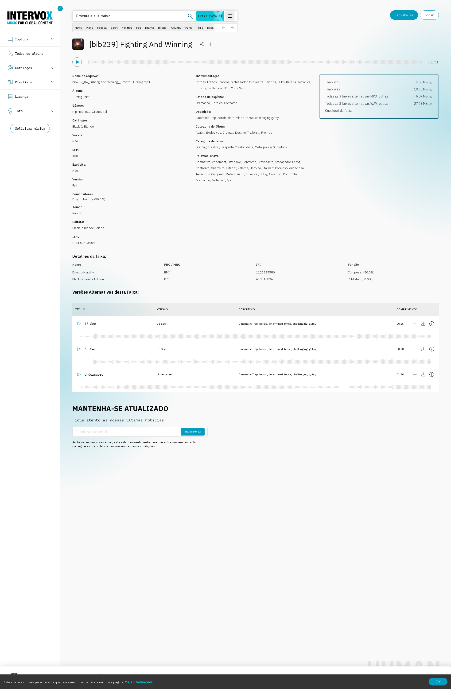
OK (438, 682)
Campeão (218, 174)
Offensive (234, 162)
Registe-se (404, 15)
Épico (230, 180)
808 (226, 88)
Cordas (201, 82)
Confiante (230, 103)
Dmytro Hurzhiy (83, 272)
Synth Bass (214, 88)
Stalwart (268, 168)
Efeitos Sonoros (218, 82)
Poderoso (218, 180)
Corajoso (281, 168)
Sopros (201, 88)
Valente (243, 168)
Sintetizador (239, 82)
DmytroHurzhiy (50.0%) (88, 199)
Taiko (281, 82)
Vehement (219, 162)
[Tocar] (77, 62)
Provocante (265, 162)
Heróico (255, 168)
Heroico (217, 103)
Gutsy (263, 174)
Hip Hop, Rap (81, 112)
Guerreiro (218, 168)
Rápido (77, 213)
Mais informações (138, 682)
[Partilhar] (202, 44)
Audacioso (296, 168)
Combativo (203, 162)
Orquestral (99, 112)
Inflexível (252, 174)
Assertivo (275, 174)
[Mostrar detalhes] (432, 323)
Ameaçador (283, 162)
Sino (242, 88)
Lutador (231, 168)
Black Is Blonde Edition (88, 228)
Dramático (203, 103)
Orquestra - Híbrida (262, 82)
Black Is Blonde (83, 126)
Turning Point (80, 97)
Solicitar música (30, 128)
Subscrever (192, 431)
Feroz (296, 162)
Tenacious (203, 174)
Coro (234, 88)
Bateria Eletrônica (298, 82)
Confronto (249, 162)
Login (429, 15)
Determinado (235, 174)
